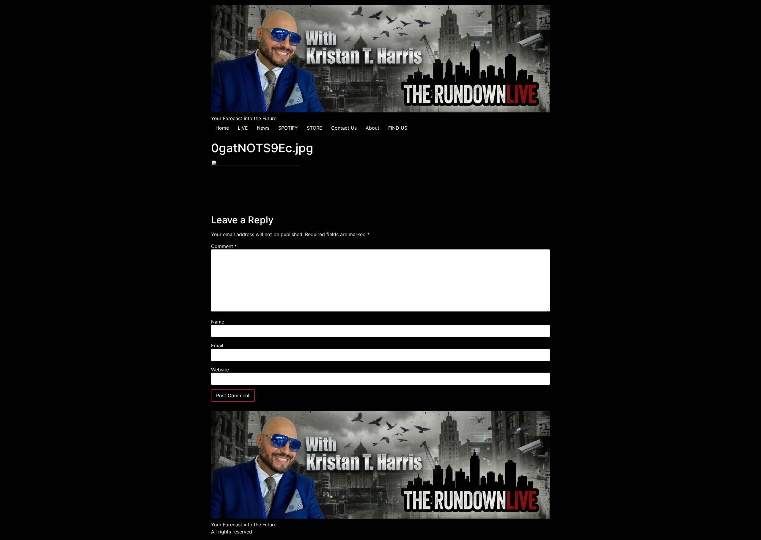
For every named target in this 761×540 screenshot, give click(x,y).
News (263, 128)
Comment (224, 246)
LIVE (243, 128)
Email (217, 345)
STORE (314, 128)
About (372, 128)
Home (222, 128)
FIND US (397, 128)
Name (217, 321)
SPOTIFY (288, 128)
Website (220, 369)
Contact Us (344, 128)
